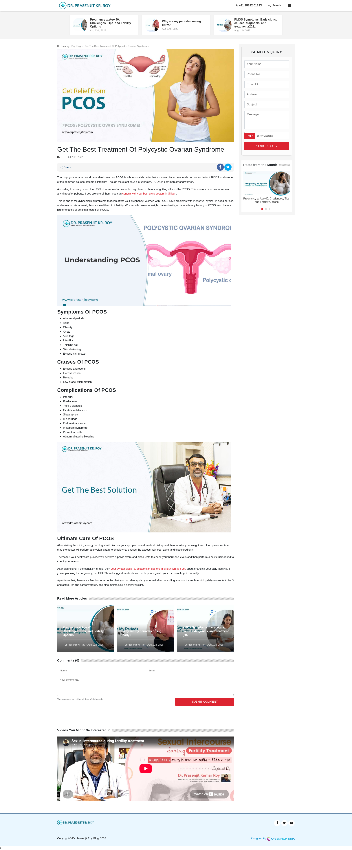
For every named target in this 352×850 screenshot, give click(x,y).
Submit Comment (205, 701)
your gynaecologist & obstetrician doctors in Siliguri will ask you (148, 568)
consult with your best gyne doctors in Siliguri (149, 193)
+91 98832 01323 (250, 5)
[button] (262, 209)
